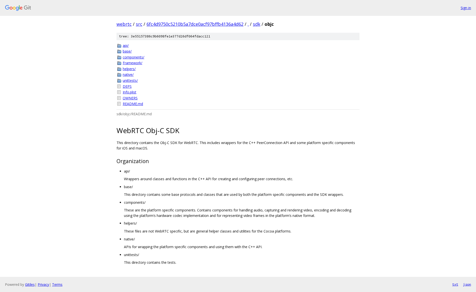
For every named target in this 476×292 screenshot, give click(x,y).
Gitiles (30, 284)
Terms (57, 284)
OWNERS (130, 98)
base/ (127, 51)
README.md (133, 103)
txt (455, 284)
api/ (126, 45)
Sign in (466, 7)
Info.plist (129, 92)
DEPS (127, 86)
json (467, 284)
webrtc (124, 24)
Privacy (43, 284)
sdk (256, 24)
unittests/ (130, 80)
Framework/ (132, 62)
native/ (128, 74)
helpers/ (129, 68)
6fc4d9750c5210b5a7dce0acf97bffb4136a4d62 (195, 24)
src (139, 24)
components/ (133, 57)
